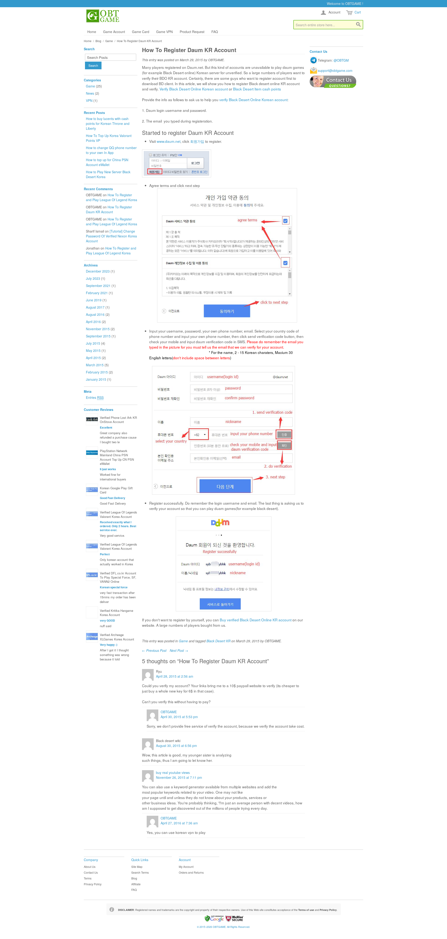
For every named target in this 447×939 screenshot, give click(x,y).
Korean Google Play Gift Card (116, 490)
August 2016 (95, 314)
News (90, 93)
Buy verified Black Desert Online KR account (255, 619)
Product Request (192, 31)
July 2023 (93, 278)
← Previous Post (154, 650)
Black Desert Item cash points (257, 88)
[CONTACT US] (333, 82)
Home (91, 31)
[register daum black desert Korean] (223, 430)
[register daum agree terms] (227, 255)
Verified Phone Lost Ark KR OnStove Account (118, 419)
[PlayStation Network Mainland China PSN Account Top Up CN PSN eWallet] (92, 452)
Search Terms (140, 872)
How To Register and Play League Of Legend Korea (111, 197)
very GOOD (107, 620)
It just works (108, 469)
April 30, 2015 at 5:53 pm (179, 716)
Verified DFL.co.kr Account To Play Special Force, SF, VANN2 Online (118, 577)
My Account (186, 867)
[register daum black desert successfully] (223, 563)
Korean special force (114, 587)
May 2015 (93, 350)
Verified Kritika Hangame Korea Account (116, 612)
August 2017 (95, 307)
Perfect (105, 554)
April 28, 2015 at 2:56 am (174, 676)
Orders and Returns (191, 872)
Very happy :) (108, 645)
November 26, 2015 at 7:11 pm (179, 777)
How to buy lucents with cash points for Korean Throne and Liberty (107, 123)
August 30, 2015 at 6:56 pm (176, 745)
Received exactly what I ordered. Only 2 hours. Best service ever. (118, 526)
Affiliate (136, 884)
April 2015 (93, 357)
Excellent (106, 427)
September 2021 (98, 285)
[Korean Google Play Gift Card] (92, 490)
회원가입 (197, 141)
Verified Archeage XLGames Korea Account (117, 637)
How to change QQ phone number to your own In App (111, 150)
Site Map (136, 867)
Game (109, 41)
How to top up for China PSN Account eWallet (107, 162)
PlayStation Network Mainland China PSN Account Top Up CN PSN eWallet (117, 457)
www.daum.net (168, 141)
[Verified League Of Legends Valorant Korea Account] (92, 514)
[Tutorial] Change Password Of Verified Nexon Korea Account (111, 236)
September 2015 (98, 336)
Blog (98, 41)
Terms (87, 878)
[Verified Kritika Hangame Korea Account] (92, 612)
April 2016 (93, 321)
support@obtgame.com (335, 70)
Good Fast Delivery (112, 498)
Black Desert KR (218, 641)
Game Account (114, 31)
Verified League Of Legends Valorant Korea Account (118, 514)
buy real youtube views (173, 772)
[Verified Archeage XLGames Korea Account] (92, 636)
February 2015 (97, 372)
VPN (89, 100)
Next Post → (179, 650)
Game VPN (164, 31)
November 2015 (98, 328)
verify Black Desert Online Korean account (253, 99)
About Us (89, 867)
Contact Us (91, 872)
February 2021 (97, 292)
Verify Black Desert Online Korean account (193, 88)
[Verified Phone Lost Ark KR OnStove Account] (92, 419)
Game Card (140, 31)
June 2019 (94, 300)
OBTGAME (169, 711)
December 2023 (98, 271)
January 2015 (96, 379)
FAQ (214, 31)
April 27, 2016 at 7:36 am (179, 823)
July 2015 (93, 343)
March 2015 (95, 365)
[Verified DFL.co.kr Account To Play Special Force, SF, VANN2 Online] (92, 575)
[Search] (358, 24)
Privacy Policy (93, 884)
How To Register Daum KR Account (109, 209)
